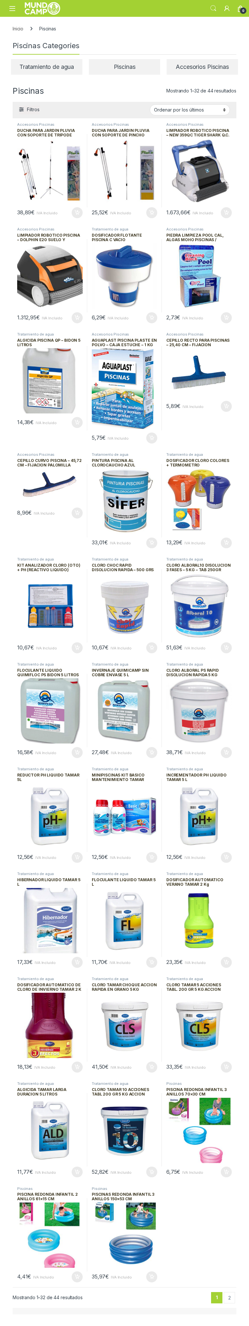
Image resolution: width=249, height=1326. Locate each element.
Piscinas (174, 1083)
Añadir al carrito (76, 212)
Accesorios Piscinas (35, 124)
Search (213, 8)
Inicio (18, 28)
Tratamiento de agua (110, 229)
